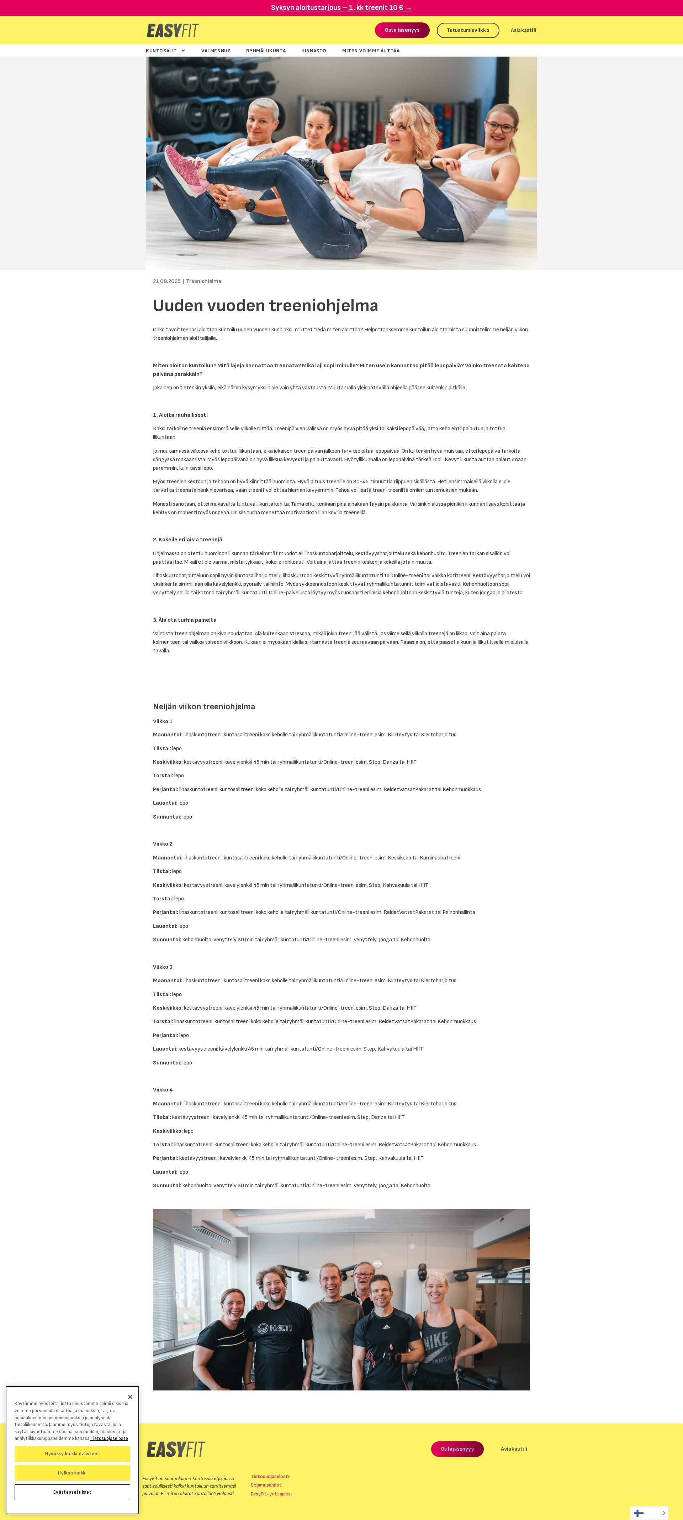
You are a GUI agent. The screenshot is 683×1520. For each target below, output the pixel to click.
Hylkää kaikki (72, 1473)
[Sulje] (130, 1397)
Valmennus (216, 50)
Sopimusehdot (266, 1485)
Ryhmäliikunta (266, 50)
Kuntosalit (161, 50)
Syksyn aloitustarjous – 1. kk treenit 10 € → (341, 7)
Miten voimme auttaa (370, 50)
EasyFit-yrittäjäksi (271, 1494)
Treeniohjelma (203, 281)
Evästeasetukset (72, 1492)
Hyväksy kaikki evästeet (72, 1454)
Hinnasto (314, 50)
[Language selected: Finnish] (649, 1513)
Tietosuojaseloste (271, 1476)
